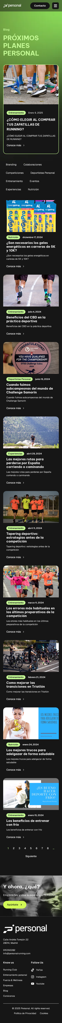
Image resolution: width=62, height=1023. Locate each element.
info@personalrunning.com (16, 953)
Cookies (44, 1013)
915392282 (9, 950)
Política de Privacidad (25, 1013)
